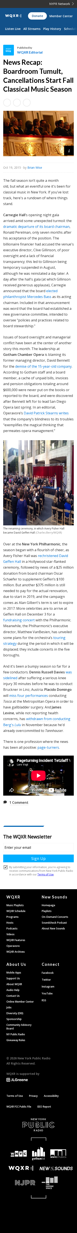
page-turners (48, 747)
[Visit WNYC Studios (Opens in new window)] (58, 1153)
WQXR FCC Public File (18, 1106)
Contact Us (13, 996)
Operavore (13, 946)
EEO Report (44, 1106)
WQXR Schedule (15, 911)
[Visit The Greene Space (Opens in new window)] (56, 1182)
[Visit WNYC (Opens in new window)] (18, 1153)
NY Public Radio (15, 1034)
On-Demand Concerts (55, 917)
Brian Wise (34, 167)
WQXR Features (15, 940)
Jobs (9, 1007)
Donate (37, 16)
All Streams (31, 29)
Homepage (48, 905)
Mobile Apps (13, 972)
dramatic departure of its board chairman (36, 226)
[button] (69, 150)
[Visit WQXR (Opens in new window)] (20, 1168)
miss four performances (28, 695)
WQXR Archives (15, 952)
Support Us (13, 978)
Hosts (9, 922)
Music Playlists (15, 905)
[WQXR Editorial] (10, 50)
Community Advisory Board (18, 1026)
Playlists (47, 911)
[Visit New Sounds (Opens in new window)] (56, 1168)
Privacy (33, 1096)
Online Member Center (20, 1001)
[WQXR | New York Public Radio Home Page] (13, 16)
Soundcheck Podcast (54, 922)
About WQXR (14, 984)
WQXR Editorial (30, 52)
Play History (52, 29)
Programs (12, 917)
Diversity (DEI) (14, 1013)
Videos (10, 934)
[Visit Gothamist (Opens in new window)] (38, 1153)
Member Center (61, 16)
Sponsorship (14, 1019)
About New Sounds (53, 928)
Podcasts (12, 928)
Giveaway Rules (15, 1040)
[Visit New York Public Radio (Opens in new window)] (38, 1124)
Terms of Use (14, 1096)
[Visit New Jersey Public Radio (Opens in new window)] (20, 1182)
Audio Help (12, 990)
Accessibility (51, 1096)
